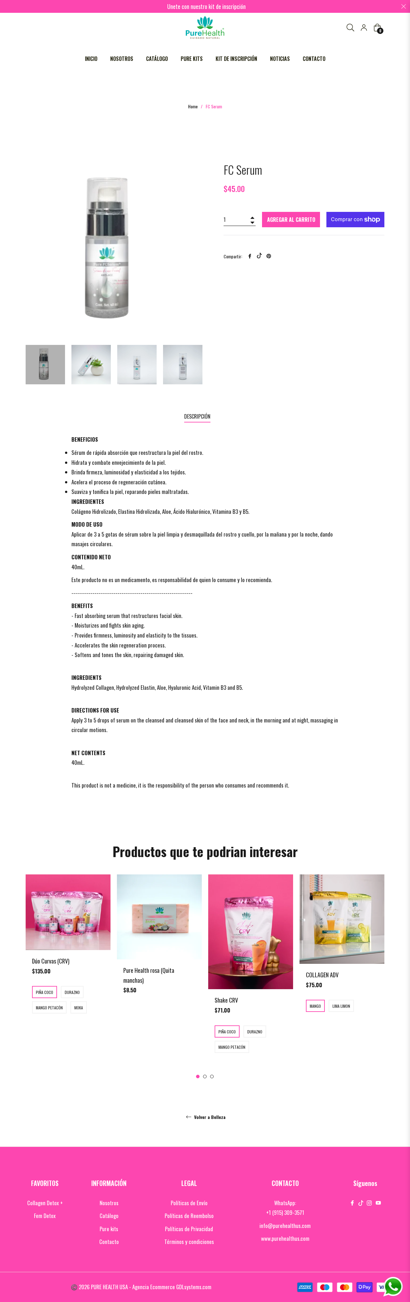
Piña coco (44, 992)
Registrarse (363, 27)
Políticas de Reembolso (189, 1216)
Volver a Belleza (209, 1117)
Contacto (109, 1242)
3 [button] (212, 1076)
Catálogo (109, 1216)
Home (193, 106)
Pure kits (109, 1229)
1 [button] (198, 1076)
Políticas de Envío (189, 1203)
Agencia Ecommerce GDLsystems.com (171, 1287)
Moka (78, 1007)
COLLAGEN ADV (322, 975)
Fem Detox (45, 1216)
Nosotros (109, 1203)
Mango (315, 1006)
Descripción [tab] (197, 416)
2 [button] (205, 1076)
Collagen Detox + (45, 1203)
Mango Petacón (49, 1007)
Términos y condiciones (189, 1242)
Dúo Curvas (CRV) (51, 961)
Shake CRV (226, 1000)
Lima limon (341, 1006)
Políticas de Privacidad (189, 1229)
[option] (68, 957)
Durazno (72, 992)
